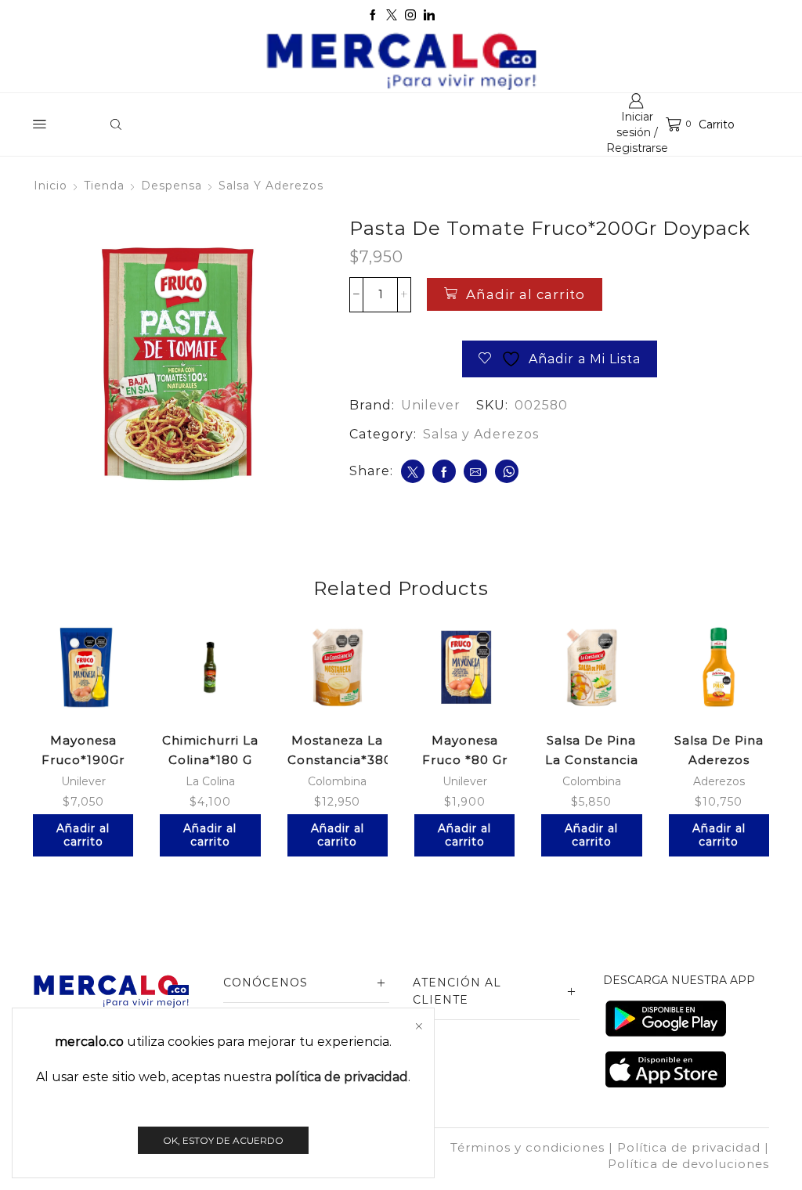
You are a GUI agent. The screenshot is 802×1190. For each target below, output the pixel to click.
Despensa (171, 185)
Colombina (337, 781)
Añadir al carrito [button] (83, 835)
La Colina (210, 781)
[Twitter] (391, 15)
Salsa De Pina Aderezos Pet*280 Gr (719, 760)
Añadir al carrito (525, 294)
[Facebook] (372, 15)
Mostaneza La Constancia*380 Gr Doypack (337, 760)
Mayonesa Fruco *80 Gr (465, 750)
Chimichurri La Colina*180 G (210, 750)
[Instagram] (410, 15)
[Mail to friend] (475, 471)
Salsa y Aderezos (271, 185)
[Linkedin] (429, 15)
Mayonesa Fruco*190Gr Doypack (83, 760)
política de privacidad (341, 1076)
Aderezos (719, 781)
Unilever (431, 405)
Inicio (50, 185)
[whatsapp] (506, 471)
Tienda (104, 185)
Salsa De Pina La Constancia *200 (591, 760)
